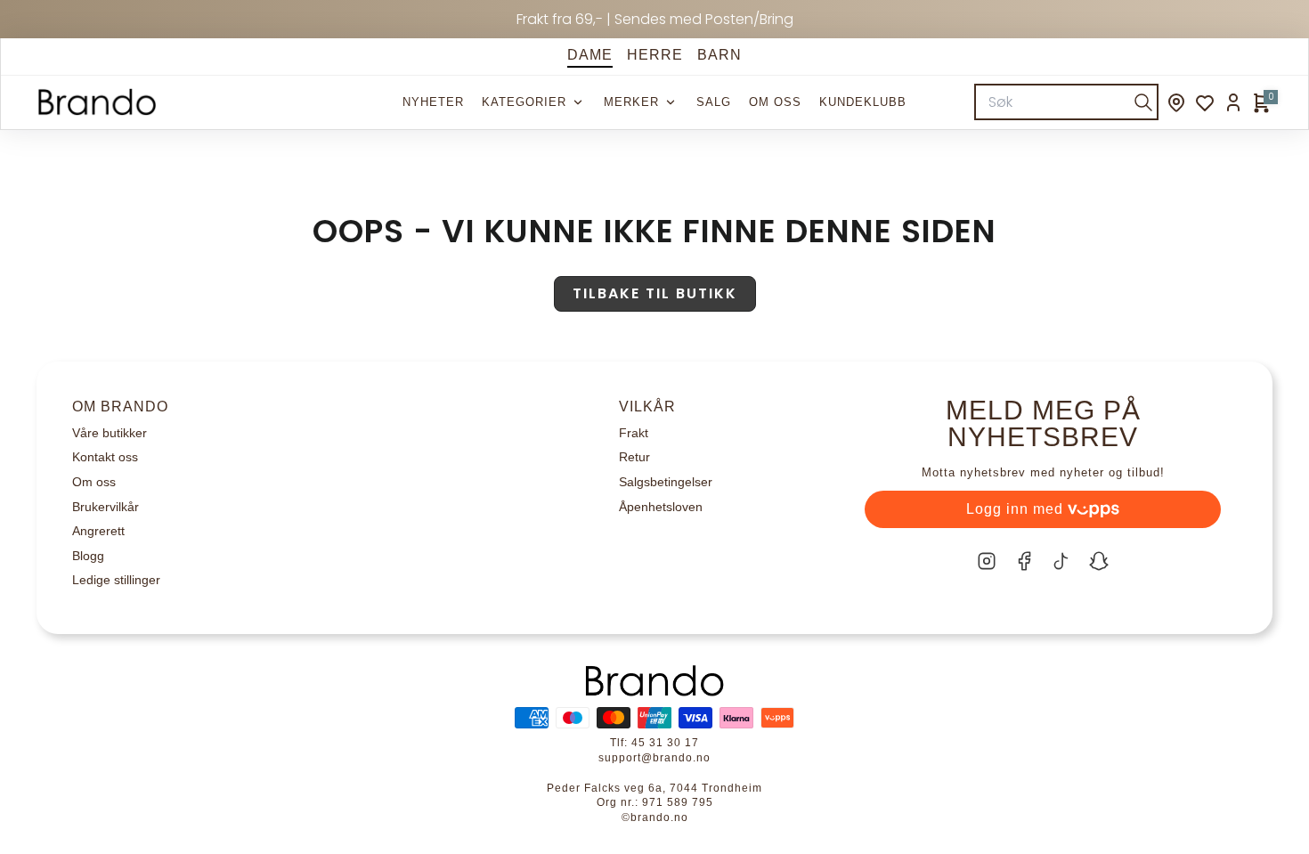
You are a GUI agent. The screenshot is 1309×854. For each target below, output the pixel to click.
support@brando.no (654, 758)
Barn (719, 54)
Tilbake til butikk (655, 293)
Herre (655, 54)
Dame (590, 54)
